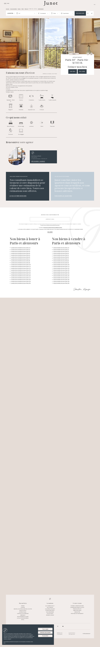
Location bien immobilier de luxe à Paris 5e (20, 255)
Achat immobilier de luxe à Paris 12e (61, 268)
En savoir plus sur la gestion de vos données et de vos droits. (50, 225)
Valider (50, 232)
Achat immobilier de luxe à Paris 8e (61, 260)
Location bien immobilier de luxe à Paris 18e (21, 279)
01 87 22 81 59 (34, 157)
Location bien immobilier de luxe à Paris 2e (20, 249)
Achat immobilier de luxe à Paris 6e (61, 257)
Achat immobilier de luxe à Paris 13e (61, 270)
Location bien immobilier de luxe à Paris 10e (21, 264)
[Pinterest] (58, 626)
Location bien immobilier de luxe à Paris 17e (21, 277)
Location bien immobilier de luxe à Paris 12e (21, 268)
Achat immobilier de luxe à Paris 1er (61, 247)
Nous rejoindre (50, 612)
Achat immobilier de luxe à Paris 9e (61, 262)
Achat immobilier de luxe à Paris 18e (61, 279)
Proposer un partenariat (77, 613)
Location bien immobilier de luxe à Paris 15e (21, 273)
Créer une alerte (77, 610)
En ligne (82, 71)
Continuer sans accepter (45, 632)
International (22, 612)
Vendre (22, 605)
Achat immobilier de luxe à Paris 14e (61, 272)
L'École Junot (50, 613)
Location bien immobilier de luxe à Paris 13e (21, 270)
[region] (28, 634)
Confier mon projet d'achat (77, 607)
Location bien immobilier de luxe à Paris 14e (21, 272)
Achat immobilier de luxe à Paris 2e (61, 249)
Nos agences (50, 607)
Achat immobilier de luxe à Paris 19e (61, 281)
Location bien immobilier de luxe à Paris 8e (20, 260)
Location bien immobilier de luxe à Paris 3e (20, 251)
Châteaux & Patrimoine (23, 613)
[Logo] (50, 3)
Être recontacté (77, 609)
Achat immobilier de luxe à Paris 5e (61, 255)
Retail (22, 619)
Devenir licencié (50, 615)
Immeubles (22, 615)
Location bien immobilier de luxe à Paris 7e (20, 258)
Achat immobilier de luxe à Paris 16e (61, 275)
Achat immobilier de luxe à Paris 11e (61, 266)
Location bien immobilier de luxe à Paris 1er (20, 247)
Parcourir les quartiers (63, 196)
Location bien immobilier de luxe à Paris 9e (20, 262)
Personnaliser (45, 635)
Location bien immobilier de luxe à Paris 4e (20, 253)
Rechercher (80, 13)
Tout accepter (45, 629)
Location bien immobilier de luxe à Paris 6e (20, 257)
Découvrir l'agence (38, 161)
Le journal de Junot (50, 609)
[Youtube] (63, 626)
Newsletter (77, 612)
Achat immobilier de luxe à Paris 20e (61, 283)
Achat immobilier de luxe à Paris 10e (61, 264)
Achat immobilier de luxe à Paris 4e (61, 253)
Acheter (23, 607)
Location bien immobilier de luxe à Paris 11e (21, 266)
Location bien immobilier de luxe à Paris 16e (21, 275)
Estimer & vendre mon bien (77, 605)
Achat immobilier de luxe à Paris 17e (61, 277)
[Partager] (88, 54)
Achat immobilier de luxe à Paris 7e (61, 258)
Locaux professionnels (23, 618)
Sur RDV (72, 71)
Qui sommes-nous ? (50, 605)
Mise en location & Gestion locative (23, 609)
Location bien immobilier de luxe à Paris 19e (21, 281)
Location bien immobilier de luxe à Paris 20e (21, 283)
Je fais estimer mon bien (18, 196)
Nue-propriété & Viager (22, 616)
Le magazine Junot (50, 610)
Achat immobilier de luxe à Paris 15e (61, 273)
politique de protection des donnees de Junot (53, 227)
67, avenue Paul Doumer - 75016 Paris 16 (39, 158)
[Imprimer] (91, 54)
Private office (22, 610)
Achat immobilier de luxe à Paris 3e (61, 251)
